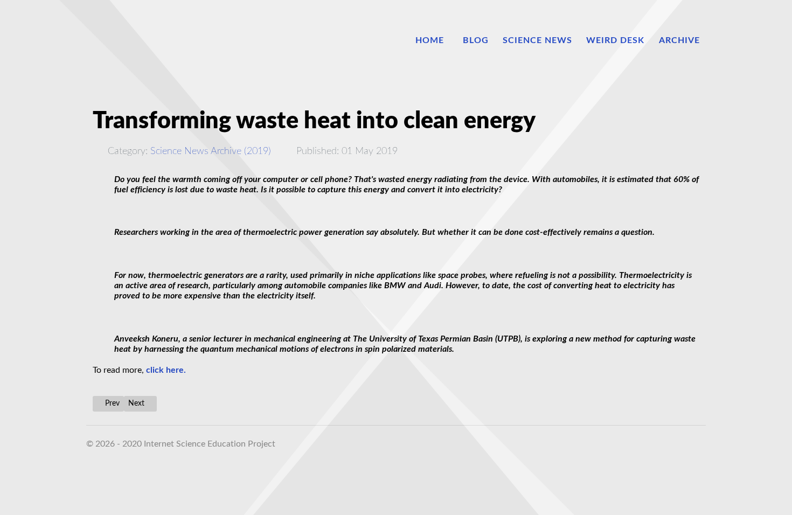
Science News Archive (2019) (210, 151)
